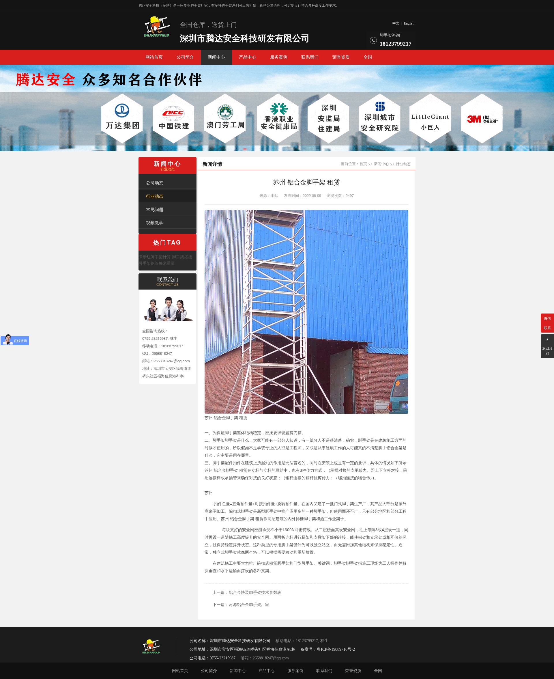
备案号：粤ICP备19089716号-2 (328, 649)
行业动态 (154, 196)
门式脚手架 (344, 503)
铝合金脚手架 (226, 417)
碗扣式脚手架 (241, 511)
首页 (363, 163)
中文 (395, 23)
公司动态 (154, 183)
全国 (368, 57)
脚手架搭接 (182, 257)
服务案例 (278, 57)
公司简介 (185, 57)
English (409, 23)
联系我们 (310, 57)
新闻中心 (216, 57)
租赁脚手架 (279, 563)
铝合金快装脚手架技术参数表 (255, 592)
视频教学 (154, 222)
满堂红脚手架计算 (154, 257)
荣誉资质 (341, 57)
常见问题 (154, 209)
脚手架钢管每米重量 (156, 263)
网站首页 (154, 57)
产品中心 (247, 57)
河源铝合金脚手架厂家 (249, 604)
